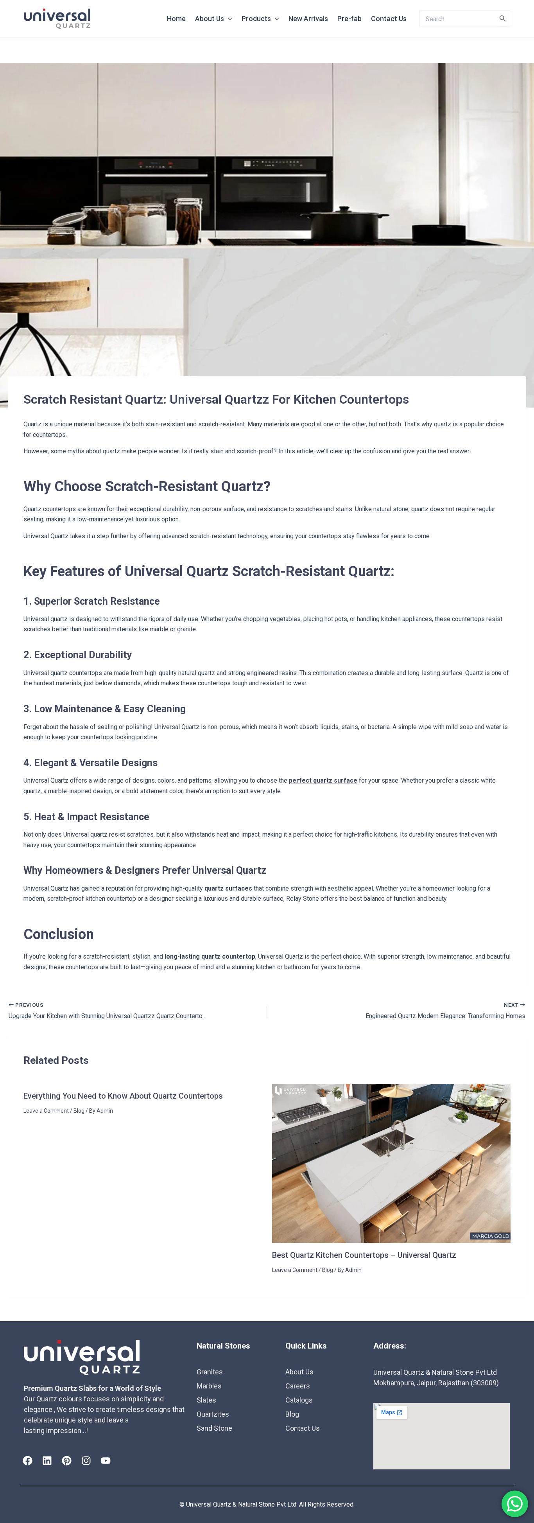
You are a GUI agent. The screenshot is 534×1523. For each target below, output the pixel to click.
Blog (78, 1111)
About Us (209, 18)
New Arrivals (308, 18)
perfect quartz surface (323, 780)
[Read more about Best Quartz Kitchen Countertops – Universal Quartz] (391, 1163)
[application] (228, 18)
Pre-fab (349, 18)
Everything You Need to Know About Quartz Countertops (123, 1096)
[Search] (503, 19)
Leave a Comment (46, 1111)
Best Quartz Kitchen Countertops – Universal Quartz (364, 1255)
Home (176, 18)
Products (256, 18)
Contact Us (389, 18)
